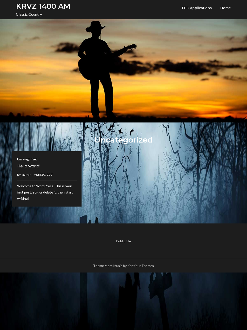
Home (225, 8)
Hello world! (28, 166)
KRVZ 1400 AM (43, 6)
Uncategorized (27, 159)
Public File (123, 241)
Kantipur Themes (140, 266)
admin (26, 174)
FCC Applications (197, 8)
